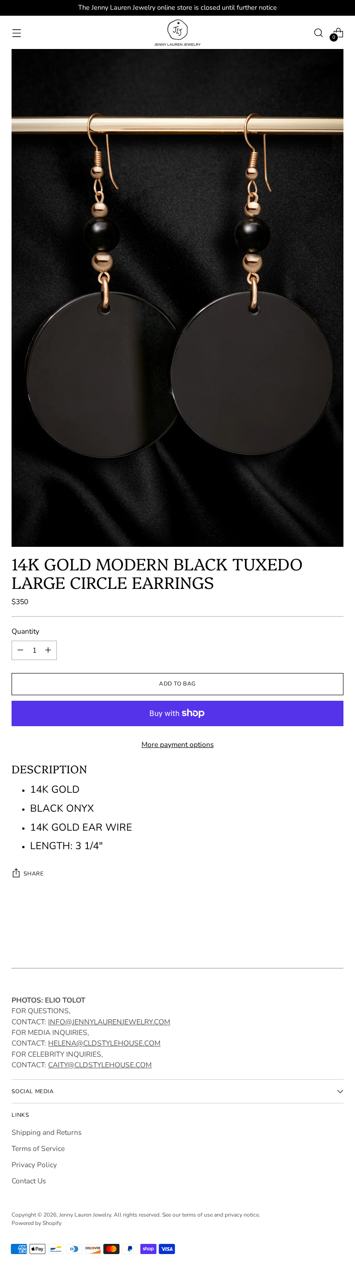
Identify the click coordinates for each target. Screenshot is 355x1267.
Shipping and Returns (46, 1132)
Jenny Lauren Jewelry (85, 1214)
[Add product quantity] (48, 650)
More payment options (177, 744)
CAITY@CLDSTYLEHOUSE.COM (100, 1065)
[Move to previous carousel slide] (314, 933)
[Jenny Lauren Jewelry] (177, 32)
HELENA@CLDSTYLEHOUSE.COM (104, 1043)
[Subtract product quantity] (20, 650)
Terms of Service (38, 1148)
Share (33, 873)
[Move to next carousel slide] (335, 932)
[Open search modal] (318, 32)
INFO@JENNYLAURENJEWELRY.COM (109, 1022)
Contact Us (29, 1181)
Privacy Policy (34, 1164)
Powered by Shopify (36, 1223)
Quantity (25, 631)
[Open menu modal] (16, 32)
